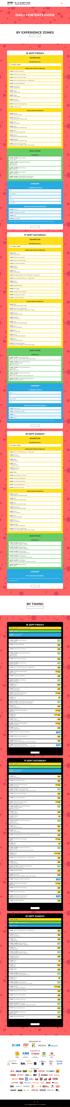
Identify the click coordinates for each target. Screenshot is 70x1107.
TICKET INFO (35, 226)
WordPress (43, 1104)
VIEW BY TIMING (35, 35)
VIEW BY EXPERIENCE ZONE (35, 607)
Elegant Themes (32, 1104)
